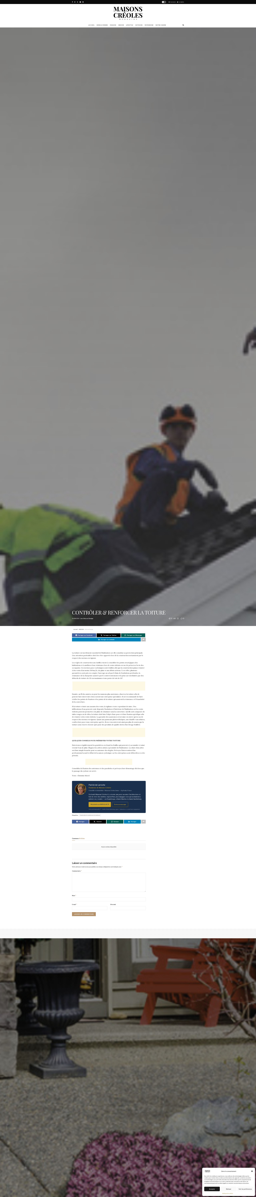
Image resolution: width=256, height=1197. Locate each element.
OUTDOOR (138, 25)
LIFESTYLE (129, 25)
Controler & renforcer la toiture (90, 815)
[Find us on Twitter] (77, 2)
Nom (74, 895)
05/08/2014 (75, 618)
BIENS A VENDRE (102, 25)
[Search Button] (183, 24)
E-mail (74, 904)
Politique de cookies (227, 1193)
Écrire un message (120, 804)
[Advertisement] (108, 648)
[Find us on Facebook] (72, 2)
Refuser (228, 1189)
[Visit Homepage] (128, 13)
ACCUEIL (91, 25)
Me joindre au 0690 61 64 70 (100, 804)
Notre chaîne (161, 25)
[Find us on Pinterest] (83, 2)
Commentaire (77, 871)
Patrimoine (149, 25)
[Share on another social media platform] (143, 639)
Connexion (173, 2)
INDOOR (121, 25)
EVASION (113, 25)
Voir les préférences (245, 1189)
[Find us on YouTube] (80, 2)
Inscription (181, 2)
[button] (252, 1171)
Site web (113, 904)
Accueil (76, 629)
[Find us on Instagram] (74, 2)
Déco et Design (88, 618)
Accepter (212, 1189)
